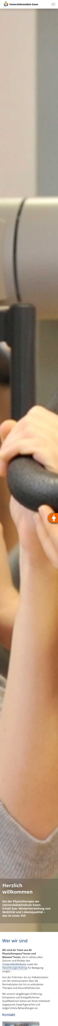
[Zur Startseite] (21, 4)
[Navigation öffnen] (53, 4)
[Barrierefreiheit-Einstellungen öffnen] (53, 518)
